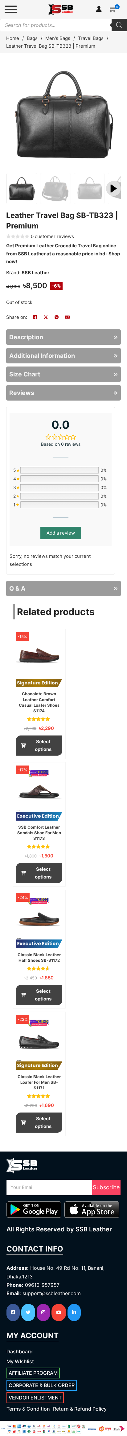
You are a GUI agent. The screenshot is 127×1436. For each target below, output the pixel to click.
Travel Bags (91, 38)
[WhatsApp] (56, 317)
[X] (45, 317)
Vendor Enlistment (35, 1398)
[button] (113, 9)
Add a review (61, 533)
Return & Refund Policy (80, 1409)
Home (12, 38)
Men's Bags (57, 38)
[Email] (67, 317)
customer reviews (52, 236)
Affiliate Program (33, 1373)
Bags (32, 38)
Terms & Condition (28, 1409)
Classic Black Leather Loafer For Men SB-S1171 (39, 1082)
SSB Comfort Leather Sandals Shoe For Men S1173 (39, 833)
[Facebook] (34, 317)
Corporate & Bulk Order (42, 1385)
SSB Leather (35, 272)
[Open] (11, 9)
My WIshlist (20, 1361)
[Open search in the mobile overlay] (63, 25)
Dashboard (19, 1351)
